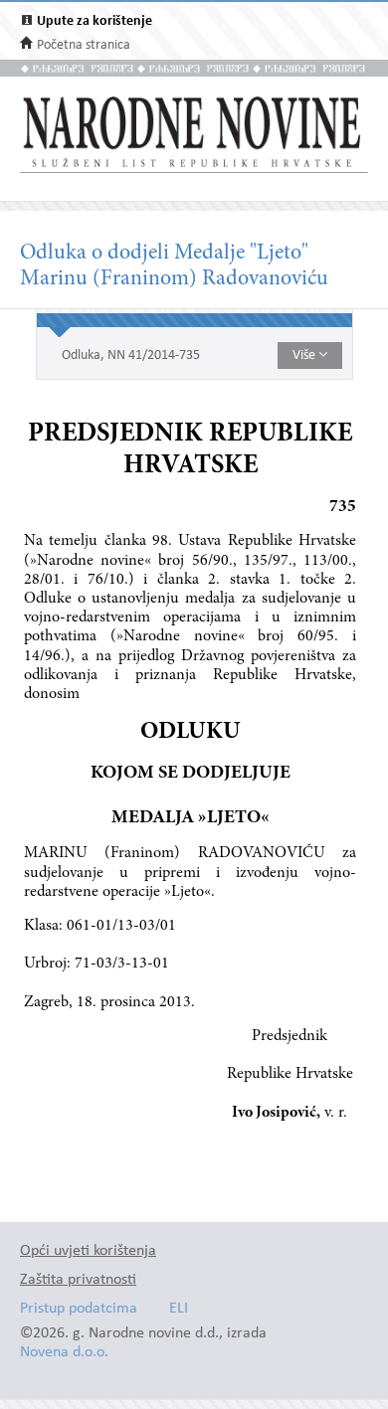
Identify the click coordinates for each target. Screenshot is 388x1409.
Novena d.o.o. (64, 1352)
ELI (178, 1309)
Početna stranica (83, 45)
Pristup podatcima (78, 1309)
